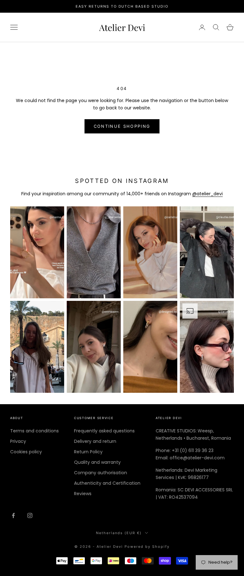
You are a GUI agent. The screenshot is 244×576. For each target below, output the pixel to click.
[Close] (173, 234)
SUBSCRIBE (122, 324)
